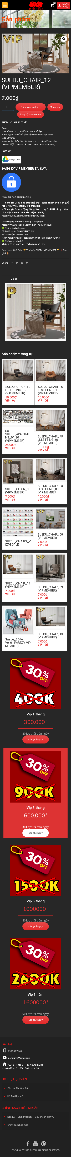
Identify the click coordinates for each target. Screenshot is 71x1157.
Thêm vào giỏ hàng (30, 107)
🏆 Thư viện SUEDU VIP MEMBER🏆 (41, 250)
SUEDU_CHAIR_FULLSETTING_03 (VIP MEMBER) (50, 489)
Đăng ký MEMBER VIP (30, 114)
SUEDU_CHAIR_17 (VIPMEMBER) (17, 585)
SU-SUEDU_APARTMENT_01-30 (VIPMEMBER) (17, 435)
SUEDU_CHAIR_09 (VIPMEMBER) (50, 588)
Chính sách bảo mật (17, 1124)
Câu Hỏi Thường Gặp (18, 1088)
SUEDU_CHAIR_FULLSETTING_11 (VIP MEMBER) (50, 390)
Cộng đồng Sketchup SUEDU (39, 209)
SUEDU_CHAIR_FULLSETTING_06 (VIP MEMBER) (50, 440)
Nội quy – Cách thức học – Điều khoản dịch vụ (30, 1116)
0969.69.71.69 (15, 1051)
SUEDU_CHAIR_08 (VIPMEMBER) (50, 536)
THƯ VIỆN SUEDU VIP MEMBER (23, 205)
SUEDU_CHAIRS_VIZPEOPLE (18, 542)
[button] (64, 39)
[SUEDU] (35, 5)
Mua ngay (55, 107)
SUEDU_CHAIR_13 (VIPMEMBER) (50, 635)
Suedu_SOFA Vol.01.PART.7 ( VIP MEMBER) (18, 643)
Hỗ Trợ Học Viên (15, 1096)
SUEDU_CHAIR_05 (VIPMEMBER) (17, 490)
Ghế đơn (17, 250)
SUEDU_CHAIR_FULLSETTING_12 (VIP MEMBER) (18, 390)
